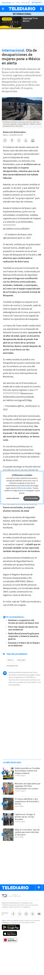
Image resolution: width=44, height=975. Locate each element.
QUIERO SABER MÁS (12, 498)
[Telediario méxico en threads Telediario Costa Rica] (33, 914)
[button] (5, 140)
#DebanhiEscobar (12, 397)
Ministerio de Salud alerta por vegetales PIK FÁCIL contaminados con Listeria (27, 786)
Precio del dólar (26, 3)
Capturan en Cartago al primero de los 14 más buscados (25, 817)
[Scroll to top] (38, 887)
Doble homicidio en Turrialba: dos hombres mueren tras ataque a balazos (27, 771)
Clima (18, 3)
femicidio (21, 660)
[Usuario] (41, 8)
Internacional (22, 14)
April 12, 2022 (24, 238)
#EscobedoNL (27, 397)
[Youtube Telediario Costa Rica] (39, 914)
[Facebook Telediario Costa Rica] (13, 914)
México (10, 660)
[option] (22, 112)
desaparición (12, 665)
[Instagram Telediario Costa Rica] (26, 914)
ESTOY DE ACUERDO (31, 498)
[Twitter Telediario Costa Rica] (20, 914)
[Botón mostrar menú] (3, 9)
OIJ (13, 3)
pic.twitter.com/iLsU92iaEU (16, 228)
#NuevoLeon (26, 393)
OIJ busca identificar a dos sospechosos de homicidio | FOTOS (27, 801)
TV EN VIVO (37, 3)
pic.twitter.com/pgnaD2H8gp (17, 400)
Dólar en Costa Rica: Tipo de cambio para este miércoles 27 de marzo (27, 832)
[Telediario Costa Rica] (22, 8)
